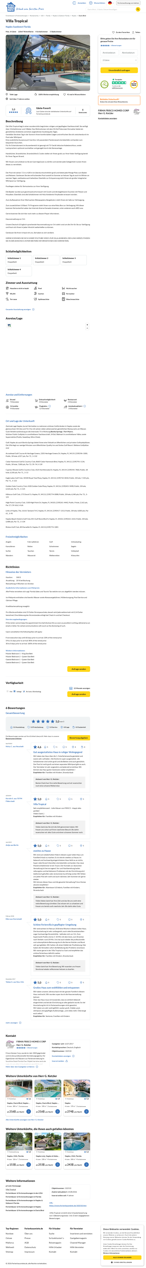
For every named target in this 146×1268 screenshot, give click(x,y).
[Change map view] (9, 325)
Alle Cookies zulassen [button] (122, 1257)
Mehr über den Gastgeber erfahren (20, 1067)
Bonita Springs (56, 431)
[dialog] (122, 1245)
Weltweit (10, 1247)
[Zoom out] (87, 328)
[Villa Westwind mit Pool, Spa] (48, 1088)
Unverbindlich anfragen (119, 70)
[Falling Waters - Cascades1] (19, 1141)
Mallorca (10, 1242)
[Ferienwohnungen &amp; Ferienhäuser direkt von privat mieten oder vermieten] (25, 9)
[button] (122, 1262)
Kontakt (52, 1251)
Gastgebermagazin (78, 1238)
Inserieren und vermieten (81, 1233)
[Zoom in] (87, 324)
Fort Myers (68, 431)
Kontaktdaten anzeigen (107, 118)
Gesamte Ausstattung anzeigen (18, 309)
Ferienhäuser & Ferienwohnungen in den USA (24, 1193)
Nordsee (9, 1233)
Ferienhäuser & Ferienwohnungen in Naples (23, 1207)
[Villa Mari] (77, 1141)
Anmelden (82, 3)
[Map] (48, 356)
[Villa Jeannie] (48, 1141)
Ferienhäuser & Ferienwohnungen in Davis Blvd (25, 1210)
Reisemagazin (55, 1242)
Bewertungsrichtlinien (14, 738)
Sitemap (9, 1251)
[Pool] (48, 63)
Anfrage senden (79, 669)
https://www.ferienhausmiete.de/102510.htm (67, 1205)
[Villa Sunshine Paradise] (77, 1088)
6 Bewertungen (32, 1048)
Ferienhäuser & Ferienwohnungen (17, 16)
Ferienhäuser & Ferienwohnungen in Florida (23, 1197)
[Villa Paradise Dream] (19, 1088)
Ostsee (9, 1238)
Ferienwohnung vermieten (128, 3)
